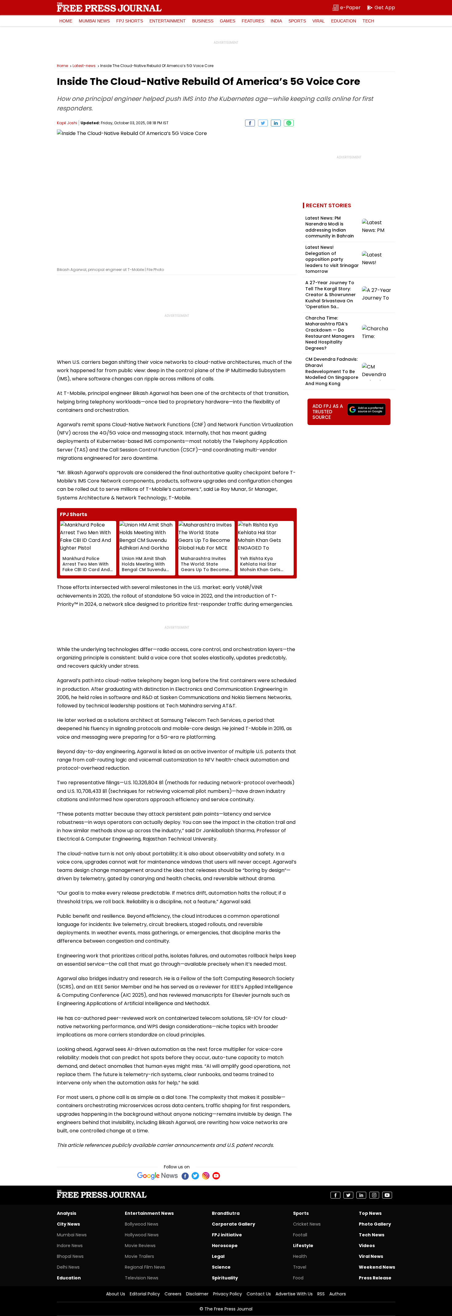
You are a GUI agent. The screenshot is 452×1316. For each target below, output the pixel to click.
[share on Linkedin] (276, 123)
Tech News (371, 1235)
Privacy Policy (227, 1294)
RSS (321, 1294)
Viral (318, 20)
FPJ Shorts (129, 20)
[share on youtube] (387, 1195)
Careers (173, 1294)
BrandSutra (226, 1213)
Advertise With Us (294, 1294)
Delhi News (68, 1267)
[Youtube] (216, 1175)
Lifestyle (303, 1245)
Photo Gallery (375, 1224)
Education (343, 20)
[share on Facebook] (250, 123)
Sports (297, 20)
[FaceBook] (184, 1175)
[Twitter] (195, 1175)
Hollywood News (142, 1235)
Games (227, 20)
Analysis (66, 1213)
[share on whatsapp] (289, 123)
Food (298, 1278)
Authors (337, 1294)
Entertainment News (149, 1213)
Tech (368, 20)
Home (65, 20)
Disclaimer (197, 1294)
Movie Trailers (139, 1256)
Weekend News (377, 1267)
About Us (115, 1294)
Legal (218, 1256)
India (276, 20)
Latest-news (84, 65)
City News (68, 1224)
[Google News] (157, 1175)
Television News (141, 1278)
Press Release (375, 1278)
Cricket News (307, 1224)
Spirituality (225, 1278)
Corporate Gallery (233, 1224)
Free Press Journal (109, 7)
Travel (299, 1267)
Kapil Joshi (67, 122)
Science (221, 1267)
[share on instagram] (374, 1195)
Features (253, 20)
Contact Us (259, 1294)
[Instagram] (205, 1175)
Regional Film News (145, 1267)
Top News (370, 1213)
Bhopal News (70, 1256)
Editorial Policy (145, 1294)
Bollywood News (141, 1224)
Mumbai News (94, 20)
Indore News (70, 1245)
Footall (300, 1235)
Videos (367, 1245)
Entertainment (167, 20)
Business (202, 20)
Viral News (371, 1256)
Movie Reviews (140, 1245)
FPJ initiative (227, 1235)
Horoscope (225, 1245)
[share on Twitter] (263, 123)
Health (300, 1256)
